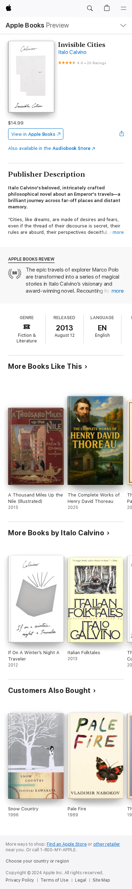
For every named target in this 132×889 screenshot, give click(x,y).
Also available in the (49, 148)
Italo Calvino (72, 52)
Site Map (101, 880)
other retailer (106, 844)
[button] (89, 8)
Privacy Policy (20, 880)
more (118, 232)
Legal (80, 880)
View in (33, 134)
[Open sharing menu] (122, 134)
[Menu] (123, 8)
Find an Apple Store (67, 844)
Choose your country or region (37, 861)
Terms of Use (54, 880)
